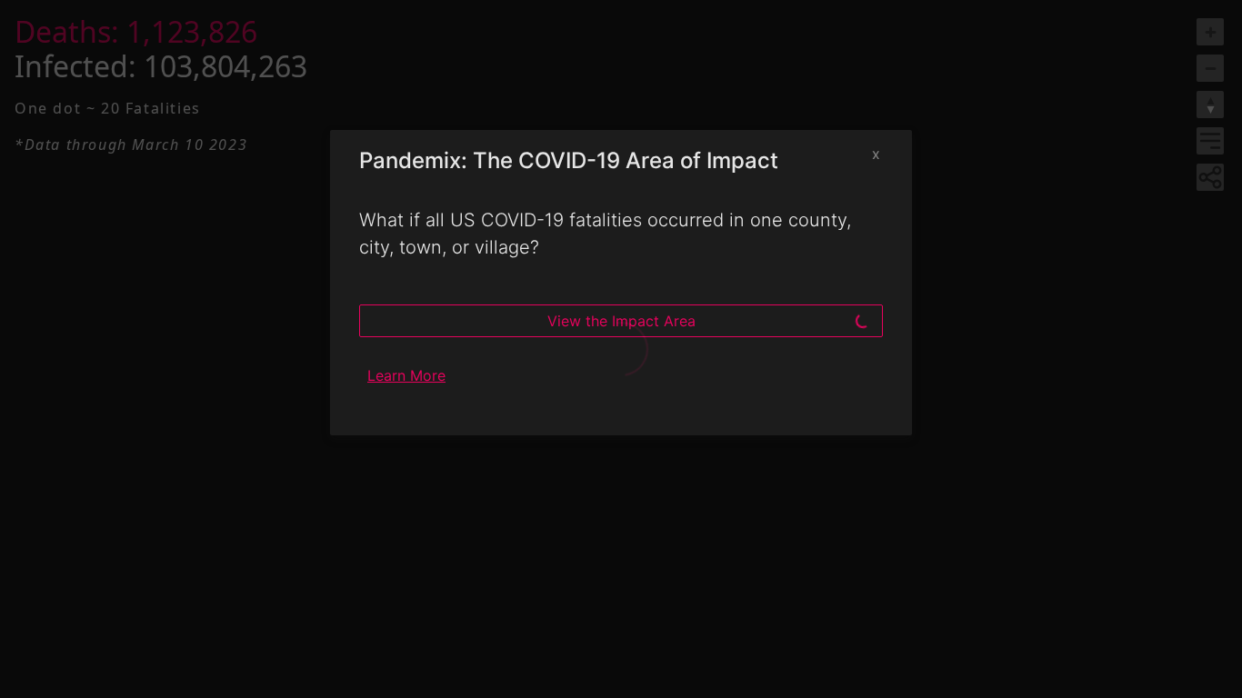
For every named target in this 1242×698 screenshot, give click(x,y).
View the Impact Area (621, 321)
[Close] (875, 154)
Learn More (406, 375)
